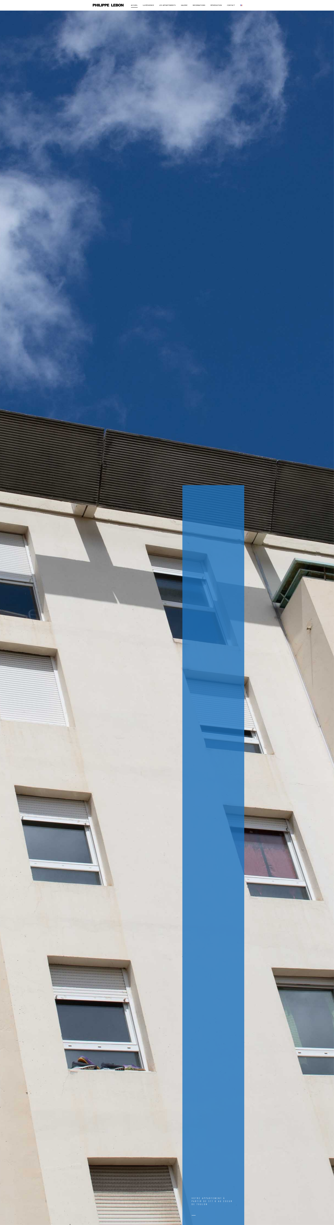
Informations (199, 5)
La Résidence (148, 5)
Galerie (184, 5)
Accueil (134, 5)
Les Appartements (167, 5)
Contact (231, 5)
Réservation (216, 5)
